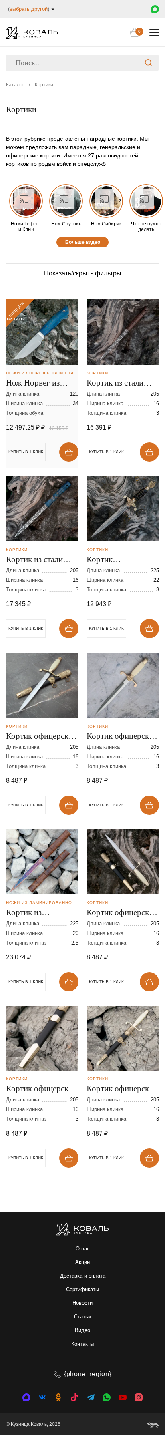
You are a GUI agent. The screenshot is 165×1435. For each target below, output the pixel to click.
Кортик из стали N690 (34, 560)
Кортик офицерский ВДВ (41, 736)
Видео (82, 1330)
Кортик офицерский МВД (122, 736)
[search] (149, 63)
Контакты (82, 1344)
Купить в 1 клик (106, 452)
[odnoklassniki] (58, 1397)
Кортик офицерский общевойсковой (122, 913)
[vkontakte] (26, 1397)
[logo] (32, 33)
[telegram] (91, 1397)
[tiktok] (74, 1397)
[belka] (153, 1424)
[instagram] (139, 1397)
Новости (82, 1303)
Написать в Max (155, 9)
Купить (68, 452)
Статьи (82, 1317)
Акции (82, 1262)
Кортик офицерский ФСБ (122, 1089)
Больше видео (82, 242)
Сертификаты (82, 1289)
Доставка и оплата (82, 1276)
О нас (83, 1249)
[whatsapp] (107, 1397)
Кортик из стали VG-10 (115, 383)
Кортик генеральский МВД (121, 560)
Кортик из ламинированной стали (36, 913)
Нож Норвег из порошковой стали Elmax (39, 383)
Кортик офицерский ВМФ (41, 1089)
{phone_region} (87, 1374)
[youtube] (123, 1397)
